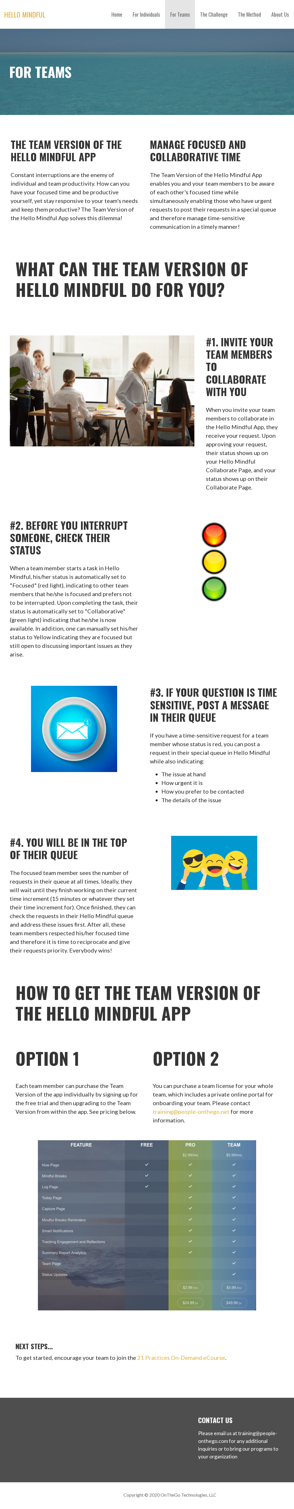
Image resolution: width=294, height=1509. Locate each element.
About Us (280, 14)
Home (116, 14)
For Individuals (146, 14)
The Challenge (214, 14)
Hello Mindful (24, 14)
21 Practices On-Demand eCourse (181, 1357)
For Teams (180, 14)
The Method (249, 14)
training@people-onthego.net (191, 1111)
